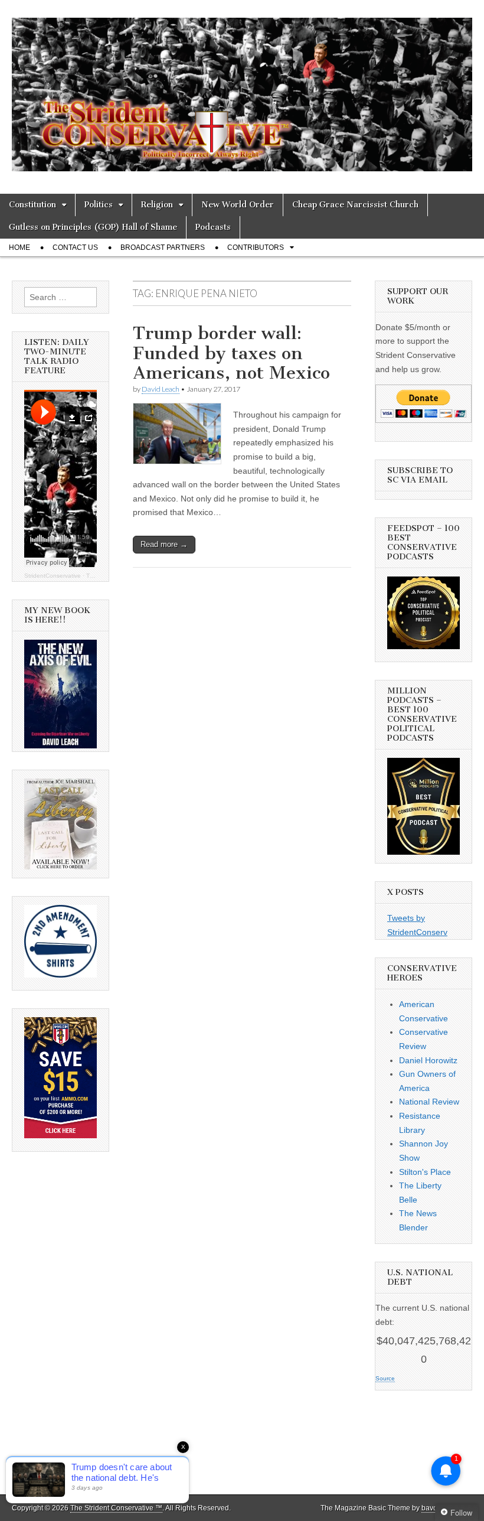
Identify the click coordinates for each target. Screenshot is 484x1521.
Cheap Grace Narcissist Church (355, 205)
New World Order (237, 205)
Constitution (32, 205)
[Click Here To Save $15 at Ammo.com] (60, 1135)
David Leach (160, 389)
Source (385, 1378)
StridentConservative (52, 575)
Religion (157, 205)
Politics (98, 205)
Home (19, 247)
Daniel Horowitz (428, 1060)
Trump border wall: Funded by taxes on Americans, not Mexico (231, 353)
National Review (429, 1101)
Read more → (164, 544)
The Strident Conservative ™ (116, 1508)
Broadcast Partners (162, 247)
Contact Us (75, 247)
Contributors (255, 247)
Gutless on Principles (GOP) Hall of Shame (93, 227)
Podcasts (213, 227)
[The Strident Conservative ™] (242, 88)
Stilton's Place (425, 1172)
